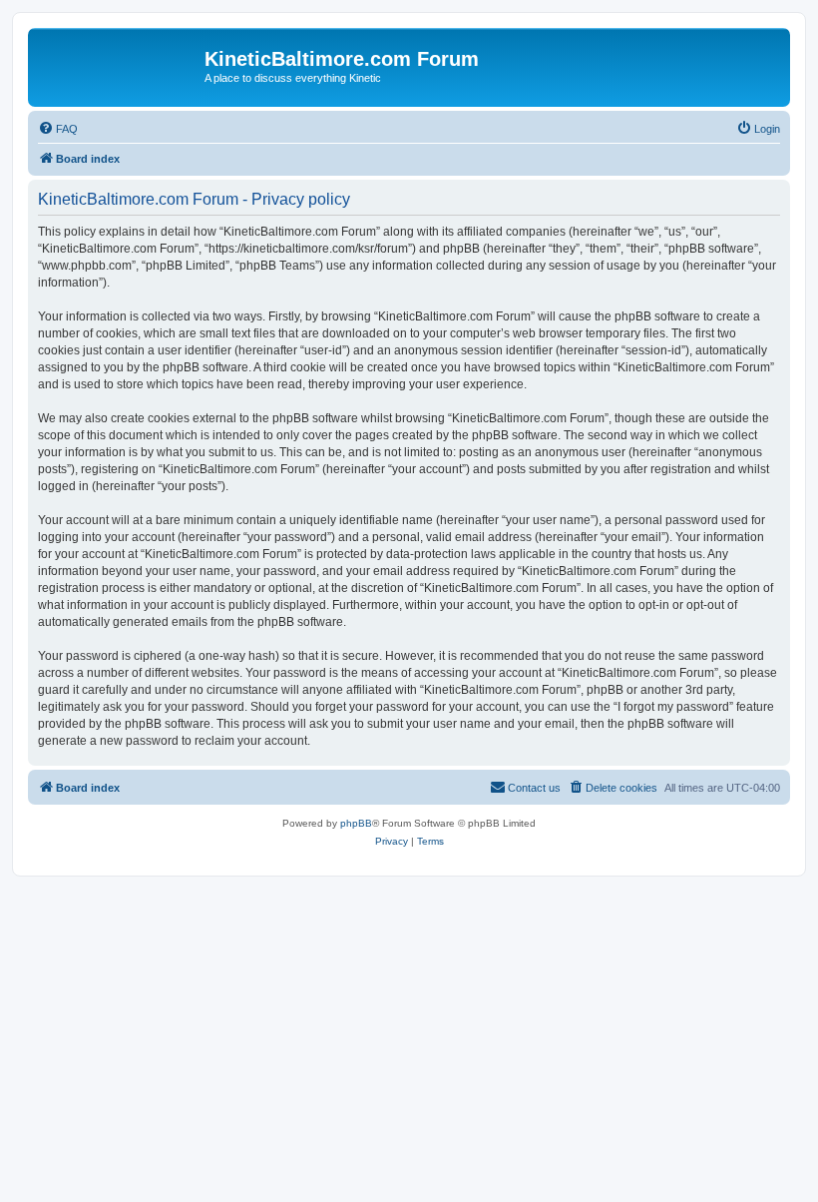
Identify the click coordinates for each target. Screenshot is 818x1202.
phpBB (356, 823)
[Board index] (118, 65)
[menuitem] (58, 129)
